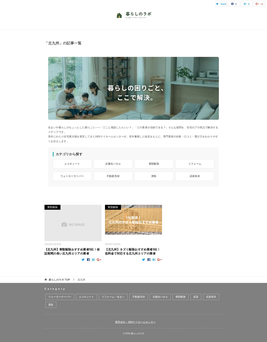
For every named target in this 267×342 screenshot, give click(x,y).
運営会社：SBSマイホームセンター (135, 322)
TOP (59, 279)
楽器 (195, 296)
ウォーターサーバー (72, 176)
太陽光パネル (113, 163)
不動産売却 (113, 176)
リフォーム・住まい (113, 296)
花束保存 (195, 176)
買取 (154, 176)
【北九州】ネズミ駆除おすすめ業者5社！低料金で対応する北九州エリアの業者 (132, 251)
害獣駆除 (154, 163)
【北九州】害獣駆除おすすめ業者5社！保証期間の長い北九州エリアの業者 (72, 251)
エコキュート (72, 163)
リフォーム (194, 163)
